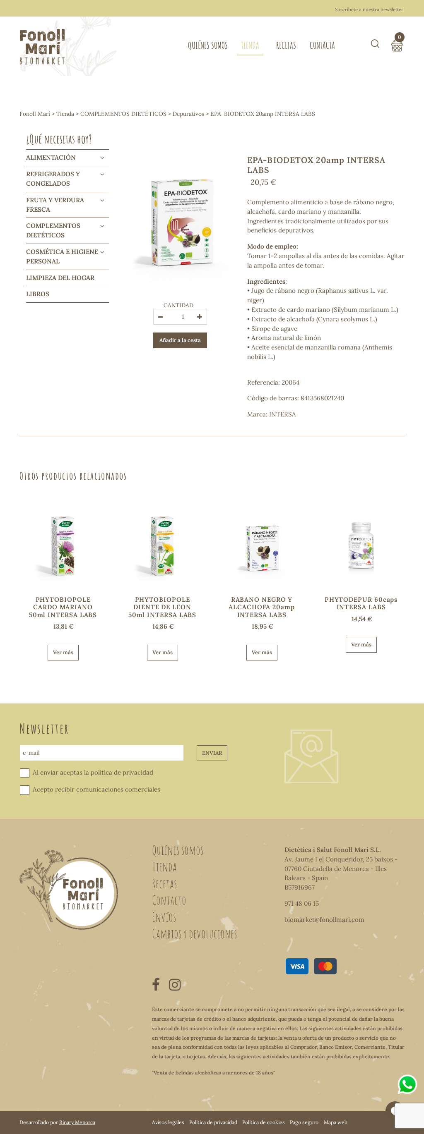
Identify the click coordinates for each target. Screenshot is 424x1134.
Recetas (286, 45)
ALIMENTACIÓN (51, 157)
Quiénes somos (208, 45)
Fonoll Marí (34, 113)
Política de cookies (263, 1122)
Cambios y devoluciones (194, 933)
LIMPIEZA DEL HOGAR (60, 278)
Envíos (164, 917)
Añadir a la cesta (180, 340)
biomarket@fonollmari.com (324, 919)
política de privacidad (122, 772)
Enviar (212, 752)
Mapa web (335, 1122)
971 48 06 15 (301, 903)
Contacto (169, 900)
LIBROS (37, 294)
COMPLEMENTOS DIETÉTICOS (123, 113)
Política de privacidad (213, 1122)
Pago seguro (304, 1122)
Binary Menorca (77, 1122)
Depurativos (188, 113)
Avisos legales (168, 1122)
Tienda (250, 45)
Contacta (322, 45)
